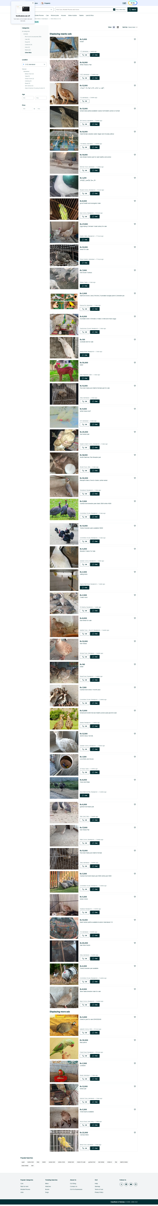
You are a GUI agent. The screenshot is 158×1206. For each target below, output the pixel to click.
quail (23, 1160)
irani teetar (101, 1160)
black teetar (25, 1164)
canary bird (52, 1160)
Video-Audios (72, 15)
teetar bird (71, 1160)
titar (116, 1160)
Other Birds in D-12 (55, 19)
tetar (38, 1160)
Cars (47, 15)
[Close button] (33, 3)
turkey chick (61, 1160)
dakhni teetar (124, 1160)
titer (32, 1164)
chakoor (109, 1160)
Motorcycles (55, 15)
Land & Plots (90, 15)
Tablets (81, 15)
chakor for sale (81, 1160)
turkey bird (31, 1160)
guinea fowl (91, 1160)
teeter (44, 1160)
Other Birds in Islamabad (41, 19)
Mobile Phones (39, 15)
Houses (63, 15)
